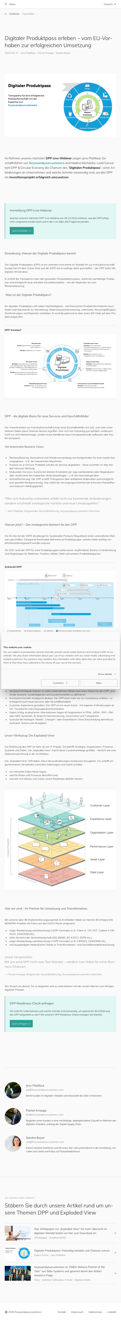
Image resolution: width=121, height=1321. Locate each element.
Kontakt (62, 1311)
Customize (58, 682)
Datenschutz (95, 1311)
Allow (99, 682)
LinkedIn (111, 1311)
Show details (105, 674)
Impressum (77, 1311)
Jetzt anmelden (20, 230)
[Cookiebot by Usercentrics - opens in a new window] (105, 636)
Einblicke (14, 13)
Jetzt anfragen (19, 1023)
